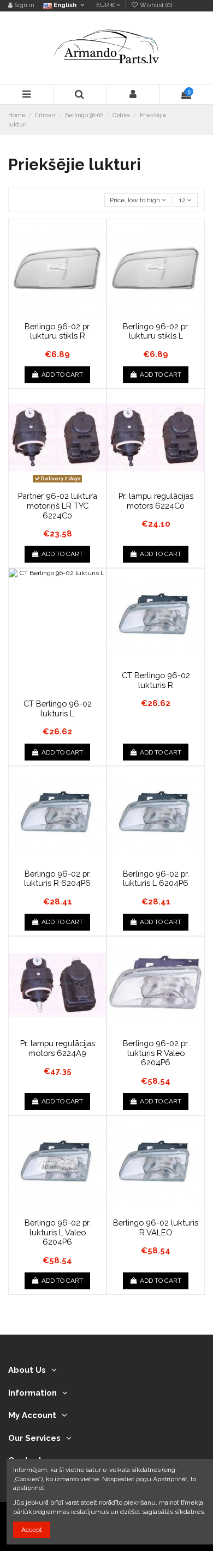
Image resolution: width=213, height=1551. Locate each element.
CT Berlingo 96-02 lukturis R (156, 680)
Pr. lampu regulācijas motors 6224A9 (57, 1048)
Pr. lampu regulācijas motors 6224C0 (156, 500)
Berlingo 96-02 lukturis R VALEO (155, 1227)
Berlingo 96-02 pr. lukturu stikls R (58, 331)
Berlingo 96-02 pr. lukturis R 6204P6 (57, 878)
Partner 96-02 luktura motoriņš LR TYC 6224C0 (57, 505)
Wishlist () (155, 5)
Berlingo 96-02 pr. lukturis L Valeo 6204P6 (58, 1232)
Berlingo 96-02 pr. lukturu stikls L (156, 331)
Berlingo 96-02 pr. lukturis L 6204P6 (156, 878)
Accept (31, 1530)
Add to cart (62, 374)
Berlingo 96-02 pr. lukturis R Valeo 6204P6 (156, 1053)
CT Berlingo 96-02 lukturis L (57, 708)
